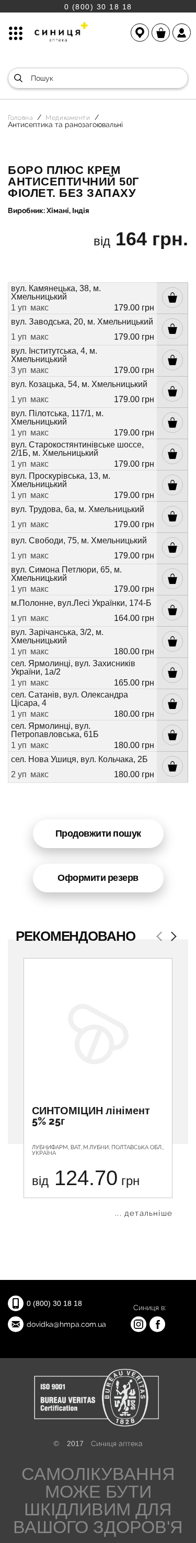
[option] (98, 1087)
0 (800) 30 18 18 (98, 6)
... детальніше (143, 1213)
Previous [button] (161, 937)
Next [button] (171, 937)
